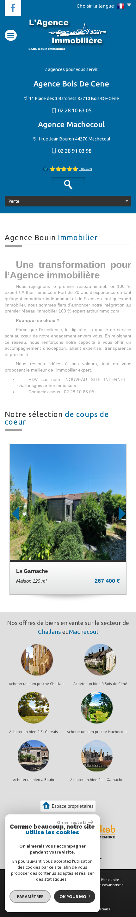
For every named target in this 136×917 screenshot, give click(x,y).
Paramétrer (30, 896)
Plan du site (110, 880)
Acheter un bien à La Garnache (96, 780)
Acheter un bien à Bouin (33, 780)
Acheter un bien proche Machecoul (97, 732)
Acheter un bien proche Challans (37, 684)
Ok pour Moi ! (74, 896)
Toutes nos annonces (107, 885)
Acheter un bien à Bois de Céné (100, 684)
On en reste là (72, 822)
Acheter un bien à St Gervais (33, 732)
